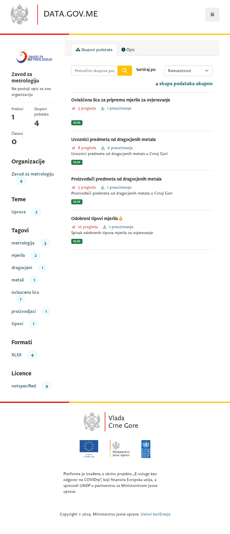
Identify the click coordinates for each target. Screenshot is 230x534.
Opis (130, 49)
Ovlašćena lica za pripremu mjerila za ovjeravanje (120, 100)
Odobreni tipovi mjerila (95, 218)
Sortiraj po (145, 69)
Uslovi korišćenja (156, 514)
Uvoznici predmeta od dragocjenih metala (113, 139)
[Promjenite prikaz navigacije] (212, 15)
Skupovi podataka (96, 49)
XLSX (77, 122)
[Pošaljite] (125, 71)
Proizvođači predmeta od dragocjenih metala (116, 179)
